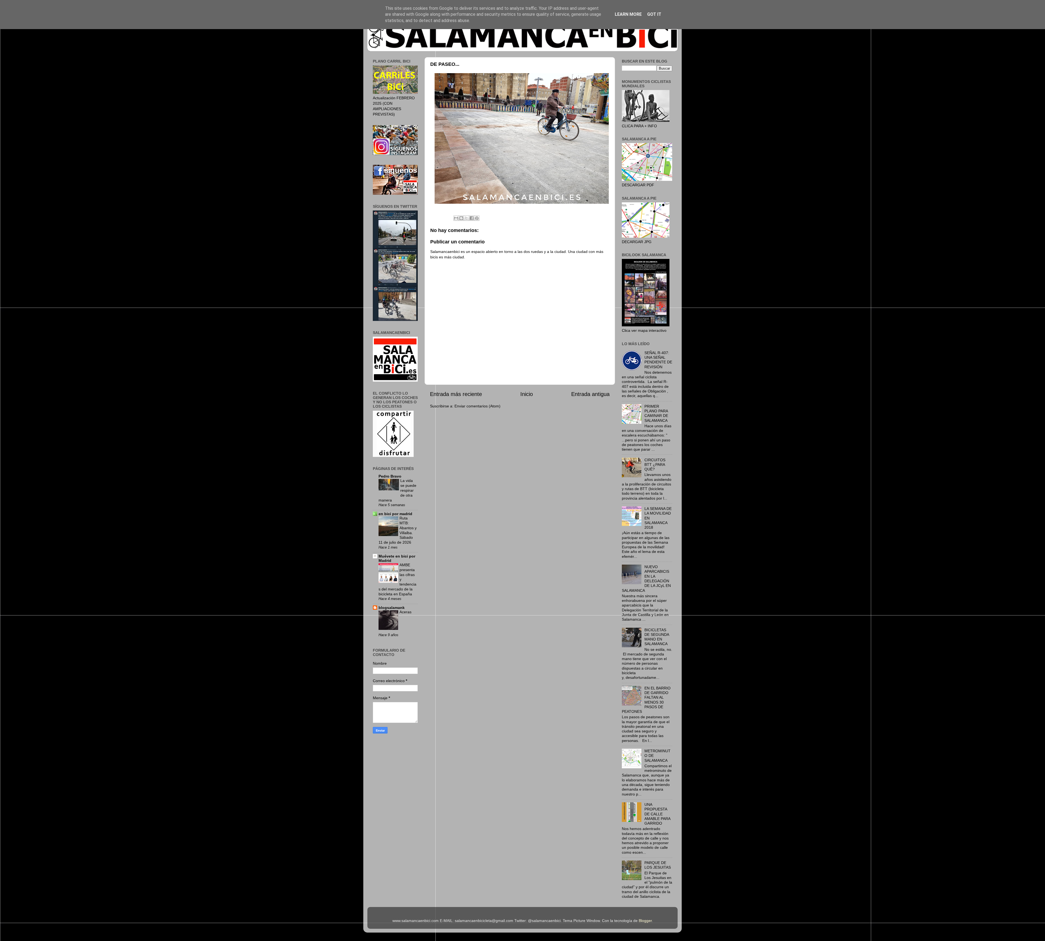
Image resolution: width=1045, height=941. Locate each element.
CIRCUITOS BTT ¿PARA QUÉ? (654, 465)
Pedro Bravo (390, 476)
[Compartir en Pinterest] (477, 218)
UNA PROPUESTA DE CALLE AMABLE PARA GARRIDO (657, 813)
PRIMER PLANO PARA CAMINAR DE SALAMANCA (656, 413)
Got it (654, 14)
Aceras (405, 612)
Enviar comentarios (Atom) (477, 406)
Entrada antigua (590, 394)
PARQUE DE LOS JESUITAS (657, 864)
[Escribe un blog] (461, 218)
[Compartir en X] (466, 218)
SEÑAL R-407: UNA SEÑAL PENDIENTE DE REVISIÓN (658, 360)
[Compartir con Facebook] (471, 218)
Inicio (526, 394)
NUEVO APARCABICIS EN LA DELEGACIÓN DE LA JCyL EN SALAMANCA (646, 578)
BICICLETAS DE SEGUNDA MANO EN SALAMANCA (656, 637)
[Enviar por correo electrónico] (456, 218)
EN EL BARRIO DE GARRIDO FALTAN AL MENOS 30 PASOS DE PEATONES (646, 700)
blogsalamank (392, 607)
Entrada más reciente (456, 394)
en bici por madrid (395, 514)
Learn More (628, 14)
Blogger (645, 920)
